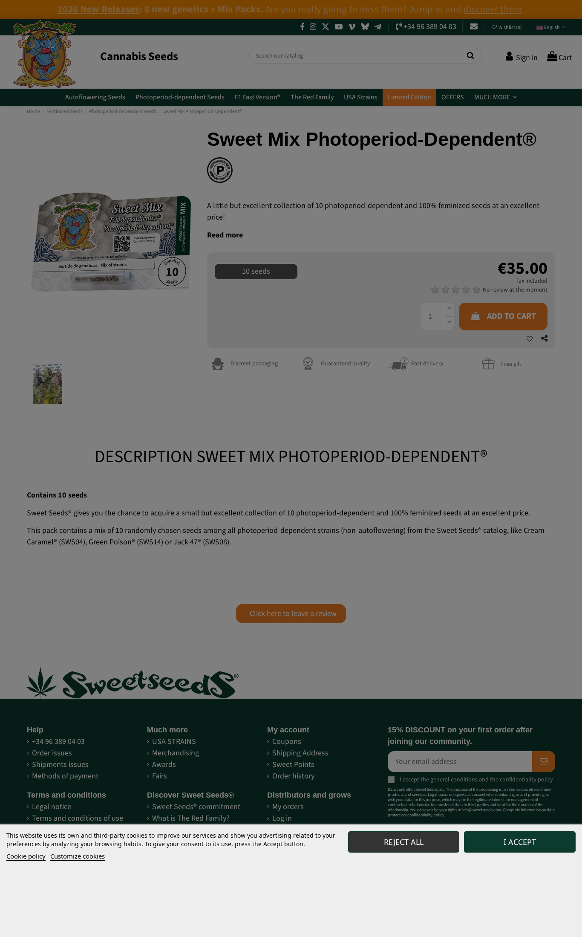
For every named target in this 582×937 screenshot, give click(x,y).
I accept (520, 842)
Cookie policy (26, 856)
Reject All (404, 842)
